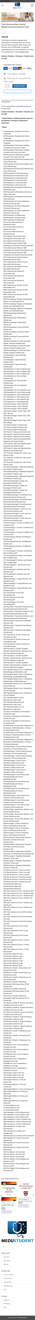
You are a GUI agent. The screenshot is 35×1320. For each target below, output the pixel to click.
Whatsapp (7, 1303)
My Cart (6, 1264)
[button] (2, 5)
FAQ (5, 1289)
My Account (7, 1260)
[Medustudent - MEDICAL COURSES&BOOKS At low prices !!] (17, 5)
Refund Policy (8, 1282)
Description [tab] (5, 102)
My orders (7, 1257)
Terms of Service (9, 1274)
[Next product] (3, 33)
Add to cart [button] (6, 1211)
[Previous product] (6, 33)
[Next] (33, 1199)
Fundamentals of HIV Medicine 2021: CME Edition (7, 1205)
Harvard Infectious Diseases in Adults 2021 (25, 1200)
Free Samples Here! (22, 52)
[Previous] (1, 1199)
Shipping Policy (8, 1286)
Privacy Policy (8, 1278)
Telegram (6, 1300)
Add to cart (19, 86)
